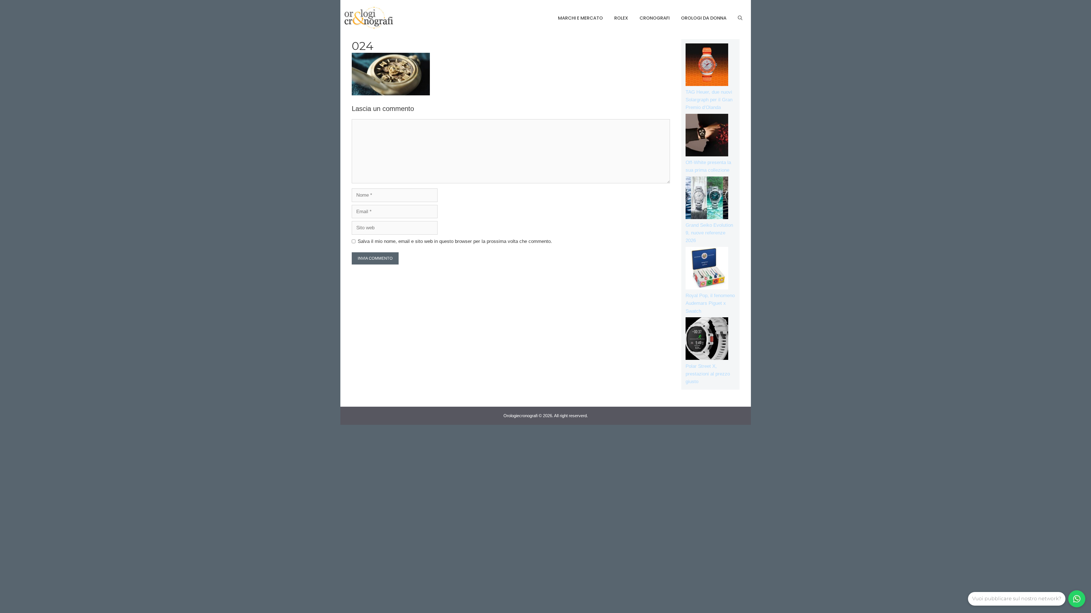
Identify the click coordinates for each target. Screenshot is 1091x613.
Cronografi (655, 18)
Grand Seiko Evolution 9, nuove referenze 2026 (709, 232)
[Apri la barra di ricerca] (740, 18)
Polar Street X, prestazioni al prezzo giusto (708, 374)
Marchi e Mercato (580, 18)
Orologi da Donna (703, 18)
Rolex (621, 18)
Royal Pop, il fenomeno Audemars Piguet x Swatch (710, 303)
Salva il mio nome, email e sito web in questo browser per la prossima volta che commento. (455, 241)
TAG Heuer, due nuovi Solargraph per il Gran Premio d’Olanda (709, 99)
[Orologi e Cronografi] (368, 17)
